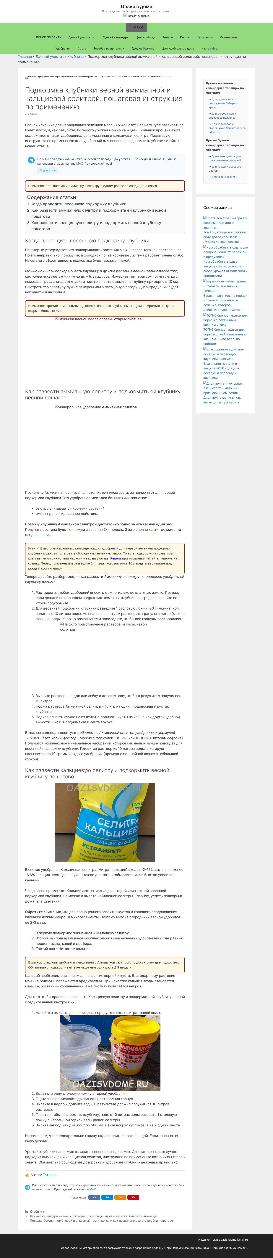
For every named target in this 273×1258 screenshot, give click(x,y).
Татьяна (50, 1175)
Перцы (184, 37)
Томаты (167, 37)
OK (120, 1197)
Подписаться (48, 170)
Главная (25, 56)
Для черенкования (223, 176)
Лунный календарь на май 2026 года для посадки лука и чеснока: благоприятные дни (94, 1216)
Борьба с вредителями (108, 48)
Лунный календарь (115, 37)
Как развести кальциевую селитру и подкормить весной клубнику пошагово (96, 225)
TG (107, 1197)
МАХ (93, 1189)
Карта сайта (209, 48)
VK (94, 1197)
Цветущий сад (145, 37)
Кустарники (205, 37)
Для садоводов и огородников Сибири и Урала (223, 103)
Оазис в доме (136, 6)
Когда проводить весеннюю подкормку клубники (78, 204)
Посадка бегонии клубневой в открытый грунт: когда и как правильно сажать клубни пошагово (101, 1220)
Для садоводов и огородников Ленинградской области (227, 128)
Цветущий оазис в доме (178, 48)
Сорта (82, 48)
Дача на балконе (143, 48)
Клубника (75, 56)
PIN (133, 1197)
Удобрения (63, 48)
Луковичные (228, 37)
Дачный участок (80, 37)
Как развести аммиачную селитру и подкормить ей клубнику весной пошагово (98, 213)
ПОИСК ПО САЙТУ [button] (48, 37)
